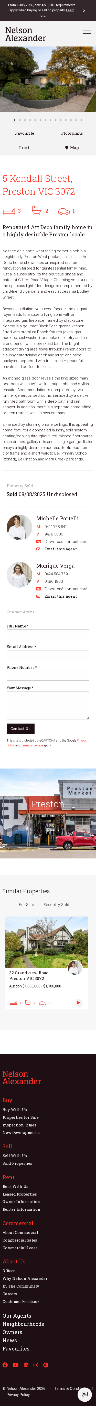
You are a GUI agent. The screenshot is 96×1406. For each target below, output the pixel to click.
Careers (10, 1293)
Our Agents (17, 1315)
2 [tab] (20, 120)
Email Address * (21, 646)
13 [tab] (76, 120)
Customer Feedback (21, 1301)
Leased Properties (20, 1194)
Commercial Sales (20, 1240)
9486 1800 (54, 581)
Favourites (16, 1348)
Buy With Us (15, 1109)
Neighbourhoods (23, 1323)
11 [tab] (66, 120)
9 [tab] (55, 120)
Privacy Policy (18, 1394)
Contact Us (20, 728)
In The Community (21, 1286)
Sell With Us (15, 1155)
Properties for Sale (21, 1117)
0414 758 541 (56, 526)
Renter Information (21, 1209)
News (10, 1340)
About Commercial (20, 1232)
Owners (12, 1332)
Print (24, 147)
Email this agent (61, 548)
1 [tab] (14, 120)
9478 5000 (54, 533)
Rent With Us (15, 1186)
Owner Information (21, 1201)
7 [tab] (45, 120)
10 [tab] (60, 120)
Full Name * (18, 626)
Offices (9, 1270)
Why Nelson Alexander (25, 1278)
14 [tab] (81, 120)
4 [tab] (30, 120)
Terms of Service (32, 745)
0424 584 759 (56, 573)
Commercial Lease (20, 1247)
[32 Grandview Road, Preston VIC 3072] (46, 963)
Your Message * (20, 688)
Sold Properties (17, 1163)
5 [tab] (35, 120)
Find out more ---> (48, 815)
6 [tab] (40, 120)
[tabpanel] (48, 79)
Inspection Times (19, 1124)
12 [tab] (71, 120)
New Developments (21, 1132)
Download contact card (66, 541)
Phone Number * (22, 667)
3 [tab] (25, 120)
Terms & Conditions (71, 1388)
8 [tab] (50, 120)
